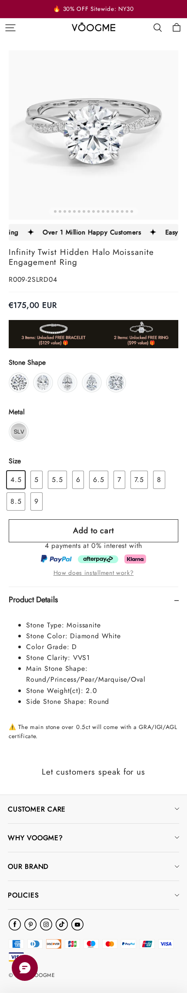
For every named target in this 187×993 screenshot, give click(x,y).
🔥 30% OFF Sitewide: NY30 (93, 9)
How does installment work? (93, 572)
